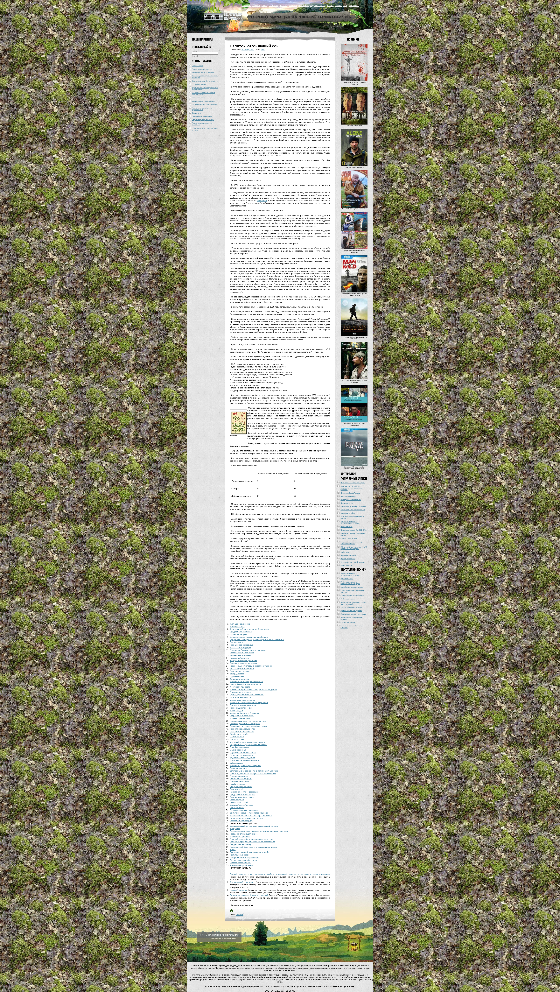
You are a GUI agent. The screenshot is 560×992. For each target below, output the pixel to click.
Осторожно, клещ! (198, 98)
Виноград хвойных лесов (241, 797)
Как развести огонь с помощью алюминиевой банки (352, 542)
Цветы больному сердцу (241, 820)
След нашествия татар (240, 844)
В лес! (233, 849)
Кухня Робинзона (347, 578)
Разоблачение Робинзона (242, 653)
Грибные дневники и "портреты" (245, 723)
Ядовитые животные (348, 555)
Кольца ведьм (236, 710)
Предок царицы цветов (241, 632)
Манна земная (237, 737)
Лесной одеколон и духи (241, 708)
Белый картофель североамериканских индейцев (253, 689)
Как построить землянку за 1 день (353, 506)
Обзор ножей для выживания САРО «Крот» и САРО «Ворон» (354, 548)
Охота (348, 17)
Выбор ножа (345, 552)
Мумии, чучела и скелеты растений (247, 695)
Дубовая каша (236, 763)
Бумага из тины (237, 739)
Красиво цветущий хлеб (241, 865)
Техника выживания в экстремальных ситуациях (350, 522)
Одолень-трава (237, 676)
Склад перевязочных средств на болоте (249, 637)
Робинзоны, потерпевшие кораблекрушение (251, 666)
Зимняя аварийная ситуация (351, 607)
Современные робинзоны (242, 716)
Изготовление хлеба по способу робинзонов (251, 815)
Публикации (276, 17)
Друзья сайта (303, 6)
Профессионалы (307, 17)
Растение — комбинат (240, 655)
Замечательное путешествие (243, 663)
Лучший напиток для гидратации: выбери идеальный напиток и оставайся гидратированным (280, 874)
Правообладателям (259, 6)
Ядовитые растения (348, 559)
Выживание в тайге (348, 513)
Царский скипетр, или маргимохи (245, 684)
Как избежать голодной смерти (352, 587)
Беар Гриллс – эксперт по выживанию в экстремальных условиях (352, 488)
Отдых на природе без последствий (205, 81)
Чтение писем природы (241, 779)
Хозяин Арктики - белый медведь (353, 562)
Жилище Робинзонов (240, 624)
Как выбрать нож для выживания (353, 510)
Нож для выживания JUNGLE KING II (354, 530)
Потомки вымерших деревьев (244, 810)
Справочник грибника (348, 622)
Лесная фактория (238, 768)
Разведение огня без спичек (351, 500)
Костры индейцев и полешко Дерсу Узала (249, 629)
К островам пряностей (240, 687)
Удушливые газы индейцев (242, 758)
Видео (287, 17)
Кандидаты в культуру (240, 679)
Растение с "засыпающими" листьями (248, 650)
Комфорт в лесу (237, 626)
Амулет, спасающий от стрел (243, 860)
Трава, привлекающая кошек (243, 834)
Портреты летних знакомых (243, 705)
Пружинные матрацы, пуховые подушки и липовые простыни (259, 831)
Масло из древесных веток (242, 700)
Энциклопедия (325, 17)
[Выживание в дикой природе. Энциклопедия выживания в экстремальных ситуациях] (223, 19)
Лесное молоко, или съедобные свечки (248, 726)
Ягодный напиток (238, 890)
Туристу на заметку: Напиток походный (249, 895)
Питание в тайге (346, 527)
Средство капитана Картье (242, 794)
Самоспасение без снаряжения (352, 595)
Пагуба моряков (237, 784)
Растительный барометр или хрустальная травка (253, 847)
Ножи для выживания (348, 496)
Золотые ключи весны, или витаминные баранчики (254, 771)
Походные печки (347, 503)
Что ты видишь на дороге (242, 668)
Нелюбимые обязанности (242, 731)
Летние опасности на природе (203, 72)
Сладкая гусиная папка (241, 786)
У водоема (235, 828)
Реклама (330, 6)
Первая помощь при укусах (202, 69)
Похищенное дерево (240, 671)
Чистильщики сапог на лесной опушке (248, 721)
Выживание (246, 6)
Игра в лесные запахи (240, 697)
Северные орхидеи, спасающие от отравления (252, 841)
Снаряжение (261, 17)
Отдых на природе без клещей (203, 120)
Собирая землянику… (240, 781)
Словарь (338, 6)
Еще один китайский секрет (243, 752)
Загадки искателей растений (243, 660)
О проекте (283, 6)
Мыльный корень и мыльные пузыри (247, 742)
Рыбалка (338, 17)
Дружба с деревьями (240, 747)
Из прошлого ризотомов (241, 755)
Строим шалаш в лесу (349, 538)
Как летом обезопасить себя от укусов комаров (203, 93)
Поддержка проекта (317, 6)
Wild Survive (354, 6)
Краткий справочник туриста (351, 611)
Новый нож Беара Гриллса (350, 493)
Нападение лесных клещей (202, 116)
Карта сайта (273, 6)
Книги (295, 17)
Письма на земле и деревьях (244, 792)
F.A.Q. (345, 6)
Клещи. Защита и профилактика (203, 101)
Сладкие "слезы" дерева (241, 805)
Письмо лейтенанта (239, 658)
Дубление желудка (238, 634)
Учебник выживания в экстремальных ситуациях (350, 583)
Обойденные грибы (239, 734)
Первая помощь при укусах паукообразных (202, 109)
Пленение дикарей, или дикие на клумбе (249, 852)
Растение (239, 915)
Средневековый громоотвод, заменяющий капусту (254, 826)
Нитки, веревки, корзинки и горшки (246, 818)
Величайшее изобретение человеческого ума (251, 839)
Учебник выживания (348, 599)
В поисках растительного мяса (244, 760)
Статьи (250, 17)
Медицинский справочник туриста (353, 614)
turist (263, 49)
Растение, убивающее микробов (245, 765)
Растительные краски (240, 855)
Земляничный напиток (241, 882)
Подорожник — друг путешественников (248, 744)
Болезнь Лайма (197, 66)
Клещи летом (197, 113)
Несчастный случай (239, 802)
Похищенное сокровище (241, 645)
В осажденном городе (240, 692)
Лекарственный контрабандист (244, 857)
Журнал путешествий (240, 718)
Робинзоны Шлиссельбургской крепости (249, 702)
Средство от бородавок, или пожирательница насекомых (257, 639)
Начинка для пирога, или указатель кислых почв (253, 773)
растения (262, 200)
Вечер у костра (237, 674)
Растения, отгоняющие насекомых (246, 681)
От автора (293, 6)
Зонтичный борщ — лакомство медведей (249, 813)
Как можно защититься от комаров (204, 104)
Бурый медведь (346, 565)
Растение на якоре (239, 776)
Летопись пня (236, 642)
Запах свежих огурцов (240, 647)
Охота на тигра (237, 807)
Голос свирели (237, 799)
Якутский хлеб (236, 789)
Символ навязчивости (240, 862)
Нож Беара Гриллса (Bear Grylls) (353, 483)
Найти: (194, 51)
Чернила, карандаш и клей (242, 729)
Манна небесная (238, 750)
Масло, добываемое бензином (244, 713)
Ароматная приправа (240, 836)
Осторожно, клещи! (199, 84)
